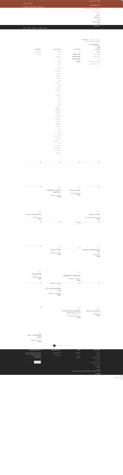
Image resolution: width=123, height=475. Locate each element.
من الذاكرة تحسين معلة (93, 311)
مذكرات (86, 217)
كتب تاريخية (97, 217)
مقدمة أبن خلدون (55, 249)
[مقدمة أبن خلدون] (52, 233)
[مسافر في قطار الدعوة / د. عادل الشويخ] (52, 173)
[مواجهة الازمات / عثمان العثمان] (32, 294)
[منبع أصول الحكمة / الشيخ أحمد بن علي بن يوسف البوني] (71, 294)
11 (61, 345)
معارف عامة (70, 315)
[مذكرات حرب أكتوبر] (91, 173)
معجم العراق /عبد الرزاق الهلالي (71, 275)
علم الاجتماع (58, 293)
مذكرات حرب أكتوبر (94, 214)
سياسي (39, 340)
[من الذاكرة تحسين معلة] (91, 294)
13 (56, 345)
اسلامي (59, 195)
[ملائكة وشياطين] (32, 233)
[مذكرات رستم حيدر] (71, 173)
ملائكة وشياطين (36, 274)
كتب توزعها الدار (91, 217)
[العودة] (98, 31)
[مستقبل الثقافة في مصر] (32, 173)
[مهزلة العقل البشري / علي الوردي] (55, 283)
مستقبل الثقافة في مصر (34, 214)
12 (59, 345)
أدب (40, 217)
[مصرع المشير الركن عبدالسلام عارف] (91, 233)
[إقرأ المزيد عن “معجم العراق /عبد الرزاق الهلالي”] (78, 273)
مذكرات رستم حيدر (75, 190)
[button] (98, 211)
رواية (40, 276)
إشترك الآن (37, 362)
